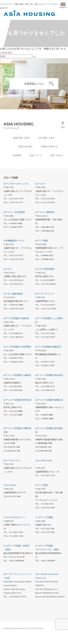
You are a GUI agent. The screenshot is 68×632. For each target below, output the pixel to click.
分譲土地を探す (25, 146)
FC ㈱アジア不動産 (44, 517)
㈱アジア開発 (41, 240)
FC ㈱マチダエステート (14, 517)
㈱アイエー (40, 184)
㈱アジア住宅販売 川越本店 (16, 318)
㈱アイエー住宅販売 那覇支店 (49, 400)
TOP (63, 126)
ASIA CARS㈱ (9, 485)
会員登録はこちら (34, 83)
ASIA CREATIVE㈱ (43, 460)
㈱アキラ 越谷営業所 (13, 294)
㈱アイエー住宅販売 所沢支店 (17, 400)
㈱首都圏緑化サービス (13, 240)
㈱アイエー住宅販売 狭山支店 (49, 375)
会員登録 (17, 155)
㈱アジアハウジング (44, 294)
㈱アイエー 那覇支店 (45, 212)
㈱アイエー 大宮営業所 (14, 212)
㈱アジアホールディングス (16, 184)
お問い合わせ (56, 155)
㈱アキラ (7, 269)
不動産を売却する (49, 146)
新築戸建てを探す (21, 138)
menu (63, 7)
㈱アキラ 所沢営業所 (45, 269)
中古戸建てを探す (46, 138)
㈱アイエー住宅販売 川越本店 (17, 375)
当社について (35, 155)
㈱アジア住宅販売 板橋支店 (48, 347)
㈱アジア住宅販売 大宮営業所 (17, 347)
